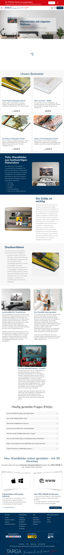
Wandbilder (22, 522)
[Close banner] (57, 3)
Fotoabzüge (22, 528)
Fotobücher (21, 517)
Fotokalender (22, 520)
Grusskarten (22, 526)
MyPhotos (35, 524)
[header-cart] (55, 8)
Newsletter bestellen (10, 524)
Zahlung (49, 517)
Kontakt (7, 517)
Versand (49, 522)
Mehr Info (51, 3)
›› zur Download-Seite (8, 507)
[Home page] (16, 7)
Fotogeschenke (22, 524)
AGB (27, 544)
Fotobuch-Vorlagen (9, 520)
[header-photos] (52, 8)
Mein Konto (36, 517)
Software (7, 522)
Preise (48, 520)
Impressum (21, 544)
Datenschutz (33, 544)
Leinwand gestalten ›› (55, 507)
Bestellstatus (36, 520)
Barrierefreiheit (41, 544)
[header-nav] (1, 8)
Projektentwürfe (37, 522)
